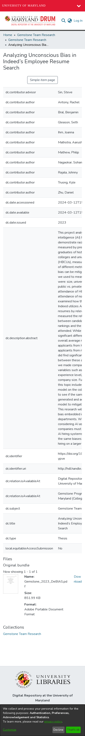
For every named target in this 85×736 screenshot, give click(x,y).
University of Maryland (24, 5)
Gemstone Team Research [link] (36, 35)
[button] (30, 21)
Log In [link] (78, 20)
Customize (9, 730)
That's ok (73, 730)
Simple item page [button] (42, 80)
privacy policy (53, 722)
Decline (58, 730)
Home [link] (7, 35)
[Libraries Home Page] (42, 679)
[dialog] (42, 720)
